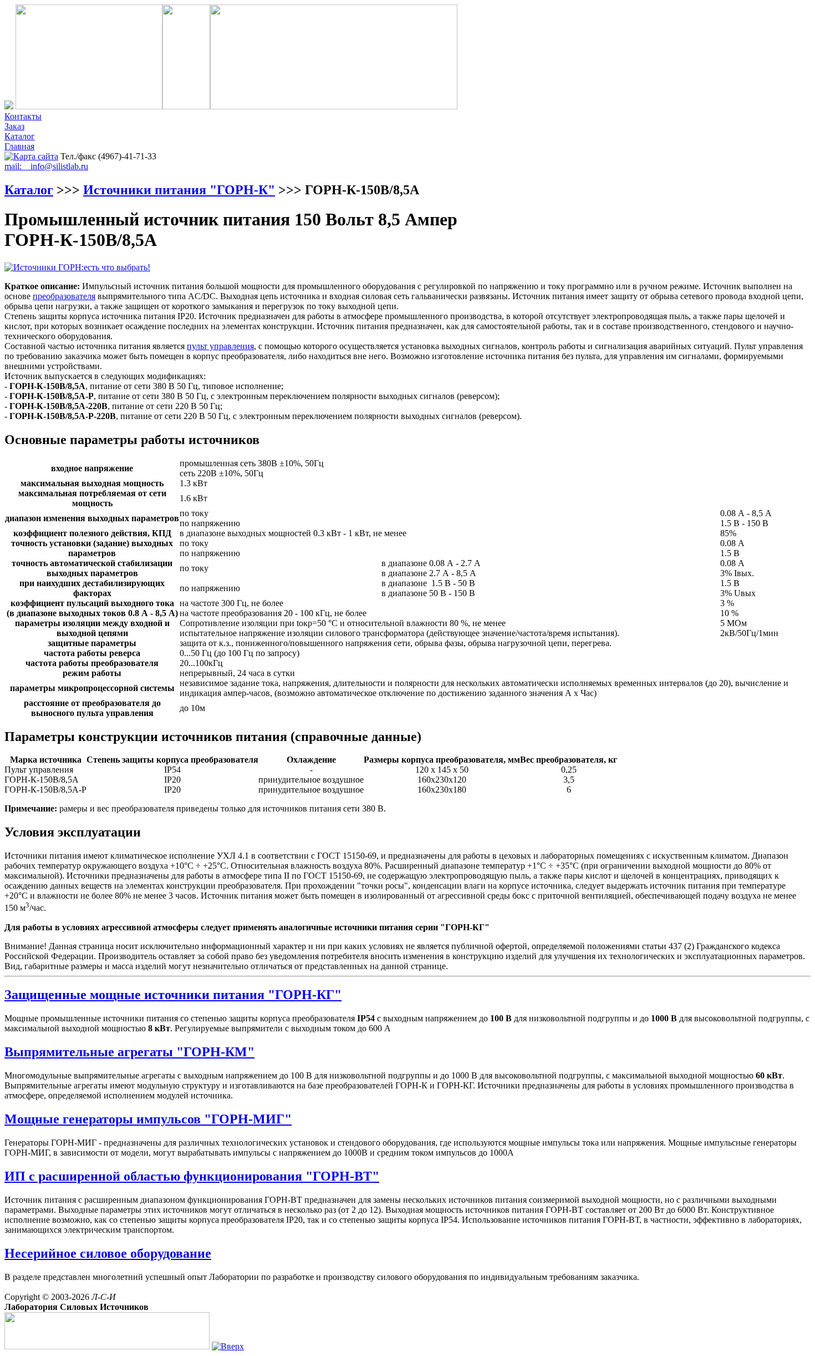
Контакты (23, 116)
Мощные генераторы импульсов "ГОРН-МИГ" (148, 1119)
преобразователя (64, 296)
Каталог (19, 136)
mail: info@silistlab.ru (46, 166)
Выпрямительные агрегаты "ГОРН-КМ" (129, 1052)
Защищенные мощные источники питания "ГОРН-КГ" (173, 994)
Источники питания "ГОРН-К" (179, 190)
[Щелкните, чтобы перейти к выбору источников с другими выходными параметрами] (77, 267)
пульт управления (220, 346)
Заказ (14, 126)
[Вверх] (228, 1346)
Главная (19, 146)
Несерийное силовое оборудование (107, 1253)
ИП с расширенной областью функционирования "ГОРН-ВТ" (191, 1176)
